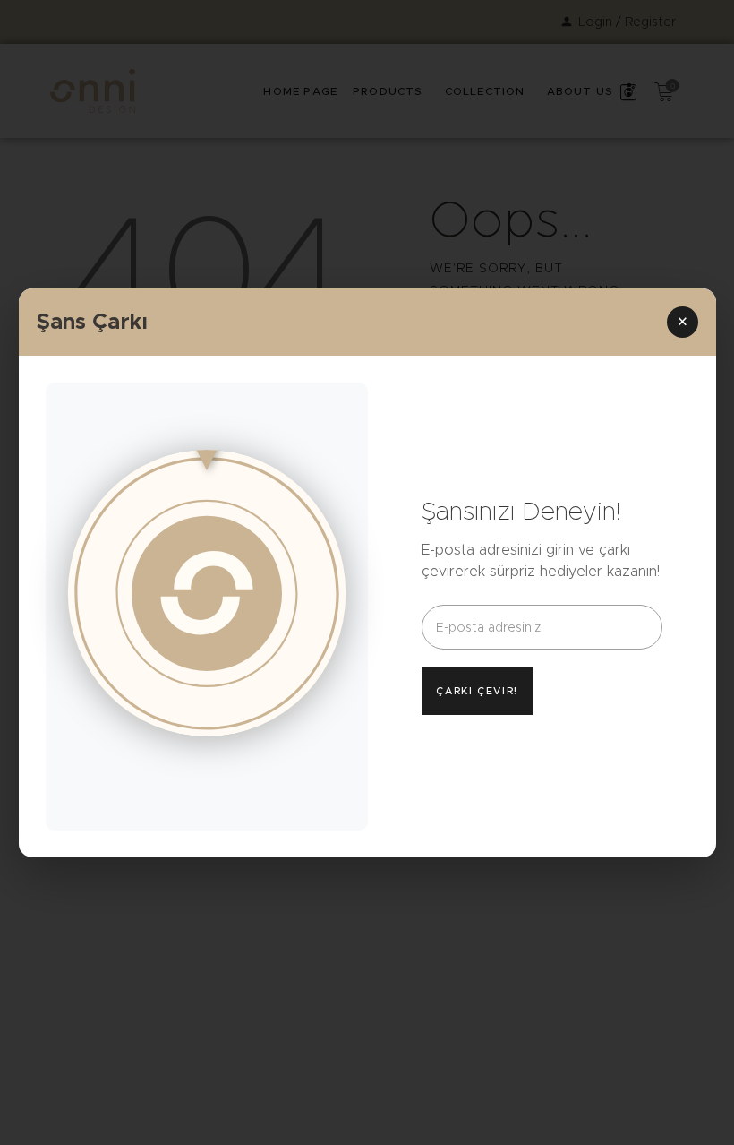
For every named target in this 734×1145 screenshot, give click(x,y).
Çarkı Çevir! (477, 690)
